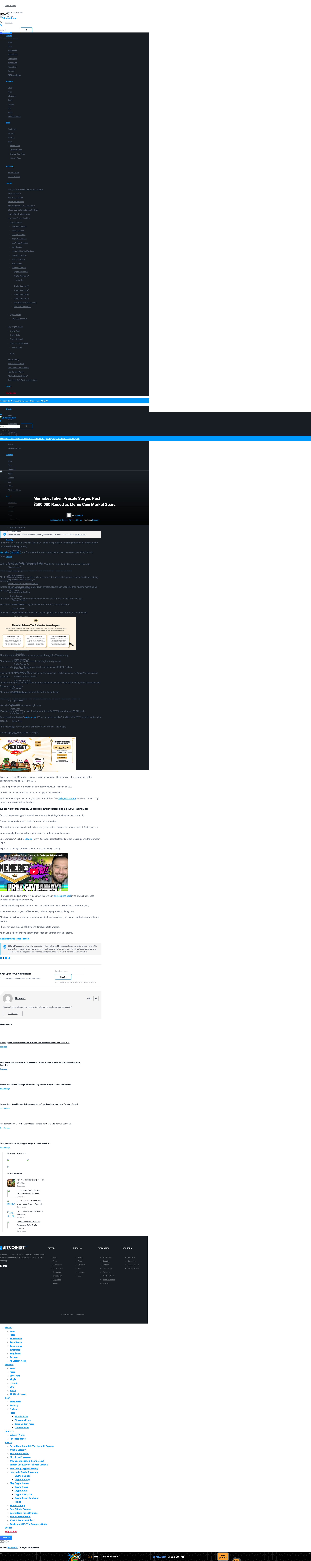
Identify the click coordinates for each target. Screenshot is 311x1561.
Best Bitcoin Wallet (15, 198)
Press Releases (10, 6)
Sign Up (63, 977)
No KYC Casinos (18, 259)
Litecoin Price (15, 158)
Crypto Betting (15, 315)
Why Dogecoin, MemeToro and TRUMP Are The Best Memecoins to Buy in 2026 (34, 1043)
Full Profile (12, 1014)
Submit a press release (15, 12)
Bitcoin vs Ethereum (16, 202)
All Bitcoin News (14, 75)
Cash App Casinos (19, 255)
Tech (8, 123)
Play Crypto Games (15, 327)
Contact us (9, 23)
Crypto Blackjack (16, 339)
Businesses (12, 50)
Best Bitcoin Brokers (16, 364)
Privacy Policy (133, 1268)
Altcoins (9, 81)
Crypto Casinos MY (21, 294)
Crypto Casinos (16, 222)
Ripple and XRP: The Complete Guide (22, 380)
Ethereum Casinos (19, 226)
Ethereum (12, 96)
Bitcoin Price (15, 146)
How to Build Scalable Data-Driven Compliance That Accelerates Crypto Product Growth (39, 1104)
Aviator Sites (17, 347)
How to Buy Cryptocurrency (19, 214)
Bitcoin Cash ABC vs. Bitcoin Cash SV (23, 210)
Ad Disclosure (80, 535)
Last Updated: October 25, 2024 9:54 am (66, 520)
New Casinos (17, 247)
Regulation (12, 67)
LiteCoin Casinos (18, 235)
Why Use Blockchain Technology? (21, 206)
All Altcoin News (14, 117)
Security (11, 133)
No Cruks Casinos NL (22, 307)
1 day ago (3, 1047)
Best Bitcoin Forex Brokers (18, 368)
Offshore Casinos (19, 268)
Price (10, 46)
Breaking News (109, 1276)
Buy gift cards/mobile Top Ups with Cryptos (25, 189)
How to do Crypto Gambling (19, 218)
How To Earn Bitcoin (16, 372)
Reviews (11, 71)
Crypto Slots (15, 335)
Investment (12, 63)
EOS (9, 108)
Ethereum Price (16, 150)
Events (8, 386)
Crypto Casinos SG (21, 290)
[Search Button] (26, 30)
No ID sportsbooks (19, 319)
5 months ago (5, 1089)
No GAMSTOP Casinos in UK (25, 302)
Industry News (13, 173)
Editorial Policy (133, 1265)
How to (9, 183)
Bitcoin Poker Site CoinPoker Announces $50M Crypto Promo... (28, 1225)
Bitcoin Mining (13, 359)
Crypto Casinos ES (21, 276)
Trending (106, 1272)
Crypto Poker (15, 331)
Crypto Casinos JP (21, 286)
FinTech (11, 137)
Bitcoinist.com (69, 1314)
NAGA (10, 112)
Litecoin (11, 104)
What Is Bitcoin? (14, 193)
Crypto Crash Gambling (19, 343)
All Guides (20, 280)
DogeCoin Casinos (19, 239)
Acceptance (12, 54)
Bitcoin (9, 36)
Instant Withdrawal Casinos (23, 251)
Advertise (131, 1257)
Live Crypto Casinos (20, 243)
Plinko (12, 353)
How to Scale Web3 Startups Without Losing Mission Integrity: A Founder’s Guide (35, 1084)
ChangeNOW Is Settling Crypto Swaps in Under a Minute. (25, 1143)
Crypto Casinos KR (21, 298)
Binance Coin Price (17, 154)
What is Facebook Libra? (18, 376)
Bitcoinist (79, 515)
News (10, 42)
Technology (12, 59)
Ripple (10, 100)
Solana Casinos (18, 230)
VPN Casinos (17, 263)
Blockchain (12, 129)
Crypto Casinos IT (21, 272)
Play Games (11, 393)
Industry (9, 166)
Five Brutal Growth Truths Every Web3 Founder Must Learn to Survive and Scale (35, 1124)
